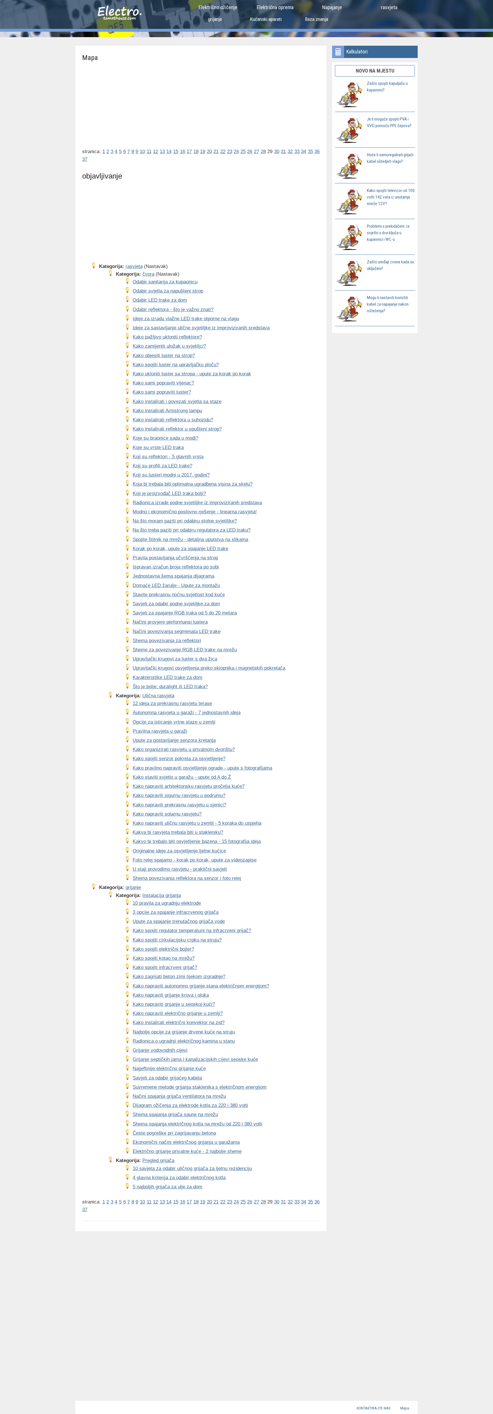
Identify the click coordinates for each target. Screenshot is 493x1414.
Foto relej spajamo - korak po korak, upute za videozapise (194, 860)
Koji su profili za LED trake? (162, 465)
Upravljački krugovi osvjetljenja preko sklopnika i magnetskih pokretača (209, 668)
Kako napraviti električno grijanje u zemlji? (178, 1013)
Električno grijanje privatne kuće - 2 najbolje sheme (187, 1151)
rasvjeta (389, 7)
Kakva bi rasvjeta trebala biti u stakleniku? (178, 832)
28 (263, 151)
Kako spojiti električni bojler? (163, 949)
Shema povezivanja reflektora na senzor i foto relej (187, 878)
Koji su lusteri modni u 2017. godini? (171, 475)
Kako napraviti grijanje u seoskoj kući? (174, 1004)
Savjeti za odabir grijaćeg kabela (167, 1078)
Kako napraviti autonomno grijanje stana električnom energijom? (201, 986)
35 (310, 151)
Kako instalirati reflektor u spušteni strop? (177, 429)
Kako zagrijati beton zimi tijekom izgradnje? (179, 976)
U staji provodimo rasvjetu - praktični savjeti (180, 869)
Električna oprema (275, 7)
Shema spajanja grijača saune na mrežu (175, 1114)
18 (196, 151)
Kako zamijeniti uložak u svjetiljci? (169, 346)
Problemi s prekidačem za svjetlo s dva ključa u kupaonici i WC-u (388, 233)
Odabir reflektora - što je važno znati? (173, 309)
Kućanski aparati (266, 19)
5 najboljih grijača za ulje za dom (167, 1186)
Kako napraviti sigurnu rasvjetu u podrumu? (179, 795)
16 (182, 151)
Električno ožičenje (218, 7)
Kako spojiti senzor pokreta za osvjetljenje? (179, 758)
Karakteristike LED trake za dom (167, 677)
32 (290, 151)
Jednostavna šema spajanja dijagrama (173, 576)
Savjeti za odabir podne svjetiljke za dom (176, 603)
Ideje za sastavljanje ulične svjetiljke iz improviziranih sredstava (201, 328)
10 (142, 151)
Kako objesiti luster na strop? (164, 355)
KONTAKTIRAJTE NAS (374, 1408)
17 (189, 151)
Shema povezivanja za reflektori (167, 640)
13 (162, 151)
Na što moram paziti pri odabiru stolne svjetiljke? (185, 521)
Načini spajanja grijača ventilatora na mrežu (179, 1096)
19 (202, 151)
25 (243, 151)
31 (283, 151)
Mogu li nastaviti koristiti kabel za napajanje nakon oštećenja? (388, 304)
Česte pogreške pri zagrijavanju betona (174, 1133)
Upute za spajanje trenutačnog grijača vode (179, 921)
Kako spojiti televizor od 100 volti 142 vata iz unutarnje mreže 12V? (391, 197)
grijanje (215, 19)
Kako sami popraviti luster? (162, 392)
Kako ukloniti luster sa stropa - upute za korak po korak (192, 373)
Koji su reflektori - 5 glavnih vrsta (168, 456)
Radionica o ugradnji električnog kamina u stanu (184, 1041)
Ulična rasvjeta (158, 695)
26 (249, 151)
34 (303, 151)
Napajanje (332, 7)
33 (297, 151)
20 (209, 151)
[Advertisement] (201, 103)
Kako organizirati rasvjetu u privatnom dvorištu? (184, 749)
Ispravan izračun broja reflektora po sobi (176, 567)
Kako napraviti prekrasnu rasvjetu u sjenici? (179, 805)
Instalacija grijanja (161, 895)
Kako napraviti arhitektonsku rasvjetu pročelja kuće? (189, 786)
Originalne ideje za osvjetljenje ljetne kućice (179, 851)
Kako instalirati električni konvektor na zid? (179, 1022)
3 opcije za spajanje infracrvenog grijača (176, 912)
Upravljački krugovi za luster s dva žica (175, 659)
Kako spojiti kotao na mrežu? (164, 958)
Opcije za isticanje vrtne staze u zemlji (174, 722)
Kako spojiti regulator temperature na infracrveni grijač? (192, 930)
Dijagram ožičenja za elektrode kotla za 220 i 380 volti (190, 1105)
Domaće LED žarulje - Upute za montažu (176, 585)
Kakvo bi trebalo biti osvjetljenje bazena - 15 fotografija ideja (197, 841)
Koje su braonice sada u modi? (165, 438)
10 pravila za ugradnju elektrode (167, 903)
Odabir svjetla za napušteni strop (168, 291)
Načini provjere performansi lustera (170, 622)
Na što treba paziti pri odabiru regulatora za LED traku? (191, 530)
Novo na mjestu (375, 71)
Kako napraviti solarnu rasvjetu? (167, 814)
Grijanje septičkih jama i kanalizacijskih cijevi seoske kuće (195, 1059)
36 (317, 151)
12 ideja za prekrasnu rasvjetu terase (172, 703)
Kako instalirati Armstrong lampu (167, 410)
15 (175, 151)
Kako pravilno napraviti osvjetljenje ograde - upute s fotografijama (202, 768)
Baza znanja (316, 19)
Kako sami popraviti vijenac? (163, 383)
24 (236, 151)
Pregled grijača (158, 1160)
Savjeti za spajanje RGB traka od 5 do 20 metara (185, 613)
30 (276, 151)
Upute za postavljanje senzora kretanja (174, 740)
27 (256, 151)
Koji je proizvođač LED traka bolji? (169, 493)
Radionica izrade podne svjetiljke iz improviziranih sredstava (197, 502)
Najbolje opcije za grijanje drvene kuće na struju (184, 1032)
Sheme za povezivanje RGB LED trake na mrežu (185, 649)
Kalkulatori (357, 52)
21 (216, 151)
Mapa (404, 1408)
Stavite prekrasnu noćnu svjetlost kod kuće (179, 594)
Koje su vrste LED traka (158, 447)
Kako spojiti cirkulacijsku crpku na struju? (177, 940)
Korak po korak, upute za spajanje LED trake (180, 548)
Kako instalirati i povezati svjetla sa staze (177, 401)
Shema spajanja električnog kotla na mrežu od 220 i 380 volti (197, 1124)
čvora (148, 274)
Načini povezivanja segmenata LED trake (177, 631)
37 (84, 159)
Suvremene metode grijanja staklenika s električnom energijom (199, 1087)
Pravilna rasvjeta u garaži (160, 731)
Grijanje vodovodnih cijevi (160, 1050)
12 (155, 151)
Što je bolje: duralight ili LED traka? (170, 686)
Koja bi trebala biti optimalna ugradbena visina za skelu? (192, 484)
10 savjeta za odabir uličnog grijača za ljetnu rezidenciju (192, 1168)
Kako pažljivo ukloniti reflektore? (167, 337)
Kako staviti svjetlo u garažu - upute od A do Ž (182, 777)
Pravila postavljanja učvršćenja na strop (175, 557)
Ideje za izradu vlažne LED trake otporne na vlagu (186, 318)
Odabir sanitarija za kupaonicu (165, 282)
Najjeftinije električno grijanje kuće (169, 1068)
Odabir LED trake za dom (160, 300)
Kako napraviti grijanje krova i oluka (171, 995)
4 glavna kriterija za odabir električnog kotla (179, 1177)
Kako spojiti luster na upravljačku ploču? (176, 364)
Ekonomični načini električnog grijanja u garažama (186, 1142)
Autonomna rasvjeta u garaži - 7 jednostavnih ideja (187, 712)
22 (222, 151)
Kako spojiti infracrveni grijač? (165, 967)
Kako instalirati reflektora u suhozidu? (173, 419)
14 (168, 151)
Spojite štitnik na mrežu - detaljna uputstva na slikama (190, 539)
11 (149, 151)
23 (229, 151)
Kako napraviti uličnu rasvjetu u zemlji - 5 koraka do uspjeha (197, 823)
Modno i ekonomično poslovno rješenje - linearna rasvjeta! (195, 511)
